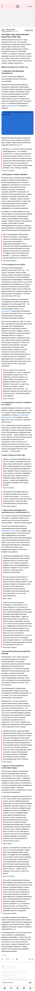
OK (30, 982)
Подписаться (29, 30)
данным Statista (12, 106)
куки (13, 982)
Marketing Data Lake (8, 531)
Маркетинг (9, 31)
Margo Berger (10, 29)
